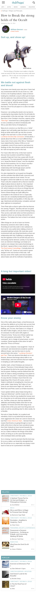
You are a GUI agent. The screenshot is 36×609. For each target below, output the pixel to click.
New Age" (5, 120)
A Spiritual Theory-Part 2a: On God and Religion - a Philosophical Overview (19, 500)
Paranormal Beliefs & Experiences (22, 528)
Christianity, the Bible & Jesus (21, 496)
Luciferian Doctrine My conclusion (12, 137)
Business (23, 7)
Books (16, 7)
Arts (2, 7)
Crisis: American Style (14, 421)
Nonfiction (14, 542)
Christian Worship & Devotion (20, 571)
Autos (9, 7)
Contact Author (15, 31)
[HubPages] (18, 2)
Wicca (12, 508)
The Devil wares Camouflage (11, 248)
